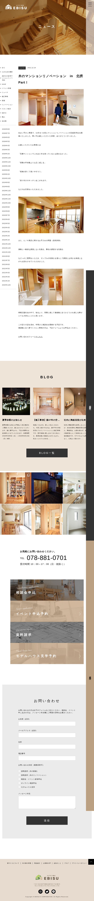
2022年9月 (6, 207)
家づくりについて (13, 863)
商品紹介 (37, 863)
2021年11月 (6, 248)
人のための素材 (7, 72)
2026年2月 (6, 154)
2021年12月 (6, 244)
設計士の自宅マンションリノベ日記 (7, 78)
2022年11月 (6, 199)
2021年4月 (6, 272)
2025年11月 (6, 162)
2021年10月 (6, 252)
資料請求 (90, 676)
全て (3, 68)
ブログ (66, 863)
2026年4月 (6, 145)
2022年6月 (6, 219)
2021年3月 (6, 277)
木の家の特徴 (26, 863)
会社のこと (57, 863)
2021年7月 (6, 260)
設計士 (4, 113)
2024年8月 (6, 186)
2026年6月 (6, 137)
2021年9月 (6, 256)
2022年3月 (6, 231)
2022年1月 (6, 240)
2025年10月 (6, 166)
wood (4, 84)
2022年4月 (6, 227)
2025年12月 (6, 158)
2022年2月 (6, 236)
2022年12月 (6, 195)
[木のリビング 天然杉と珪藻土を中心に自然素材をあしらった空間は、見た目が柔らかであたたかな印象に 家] (15, 519)
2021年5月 (6, 268)
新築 (3, 100)
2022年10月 (6, 203)
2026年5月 (6, 141)
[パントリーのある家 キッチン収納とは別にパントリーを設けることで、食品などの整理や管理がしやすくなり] (78, 519)
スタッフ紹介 (6, 109)
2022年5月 (6, 223)
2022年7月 (6, 215)
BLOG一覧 (47, 453)
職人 (3, 117)
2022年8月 (6, 211)
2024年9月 (6, 182)
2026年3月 (6, 149)
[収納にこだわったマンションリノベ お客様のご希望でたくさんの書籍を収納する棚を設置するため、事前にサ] (15, 487)
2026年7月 (6, 133)
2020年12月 (6, 285)
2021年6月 (6, 264)
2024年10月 (6, 178)
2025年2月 (6, 174)
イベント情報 (6, 88)
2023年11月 (6, 190)
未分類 (4, 121)
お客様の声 (47, 863)
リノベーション (7, 104)
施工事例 (5, 96)
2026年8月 (6, 129)
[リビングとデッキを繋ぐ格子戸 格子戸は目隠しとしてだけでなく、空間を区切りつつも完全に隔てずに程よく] (47, 487)
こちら (40, 337)
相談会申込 (90, 405)
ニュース (5, 92)
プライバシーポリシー (79, 863)
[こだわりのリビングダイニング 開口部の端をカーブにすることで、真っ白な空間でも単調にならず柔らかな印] (78, 487)
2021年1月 (6, 281)
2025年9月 (6, 170)
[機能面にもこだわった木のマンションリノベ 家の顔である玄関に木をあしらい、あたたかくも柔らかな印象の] (47, 519)
